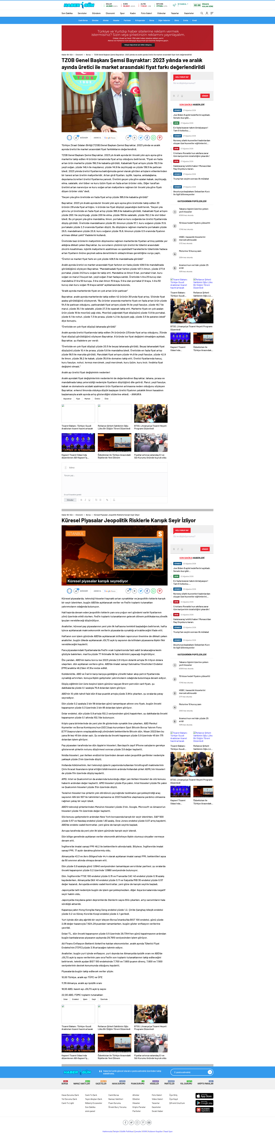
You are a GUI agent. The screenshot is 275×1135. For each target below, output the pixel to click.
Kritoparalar (140, 20)
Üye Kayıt (173, 1099)
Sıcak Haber (157, 1111)
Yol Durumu (186, 1082)
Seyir (94, 999)
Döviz (176, 20)
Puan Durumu (137, 1082)
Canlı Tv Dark (91, 1095)
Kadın (133, 13)
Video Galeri (157, 1099)
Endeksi (75, 999)
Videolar (161, 13)
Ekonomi (110, 13)
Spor (122, 13)
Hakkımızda (107, 1131)
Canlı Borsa (83, 20)
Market (87, 399)
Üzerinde (104, 999)
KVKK (145, 1131)
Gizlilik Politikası (126, 1131)
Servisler (82, 13)
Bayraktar (67, 399)
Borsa (151, 20)
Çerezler (137, 1131)
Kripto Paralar (205, 1082)
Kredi (194, 20)
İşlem (85, 999)
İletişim (116, 1131)
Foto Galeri (146, 13)
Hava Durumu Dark (70, 1095)
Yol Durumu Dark (69, 1099)
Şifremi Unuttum (177, 1103)
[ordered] (96, 500)
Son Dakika (67, 13)
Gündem (96, 13)
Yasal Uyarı (168, 1131)
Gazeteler (189, 13)
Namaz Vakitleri (81, 1082)
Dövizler (95, 20)
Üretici (97, 399)
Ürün (106, 399)
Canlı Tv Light (68, 1103)
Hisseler (116, 20)
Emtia (185, 20)
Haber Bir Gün (67, 54)
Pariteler (127, 20)
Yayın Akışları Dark (93, 1099)
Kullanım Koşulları (155, 1131)
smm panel (90, 1111)
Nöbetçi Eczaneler (93, 1103)
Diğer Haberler (164, 20)
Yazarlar (175, 13)
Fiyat (78, 399)
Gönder (70, 500)
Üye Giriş (173, 1095)
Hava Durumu (118, 1082)
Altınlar (106, 20)
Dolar (65, 999)
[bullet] (100, 500)
